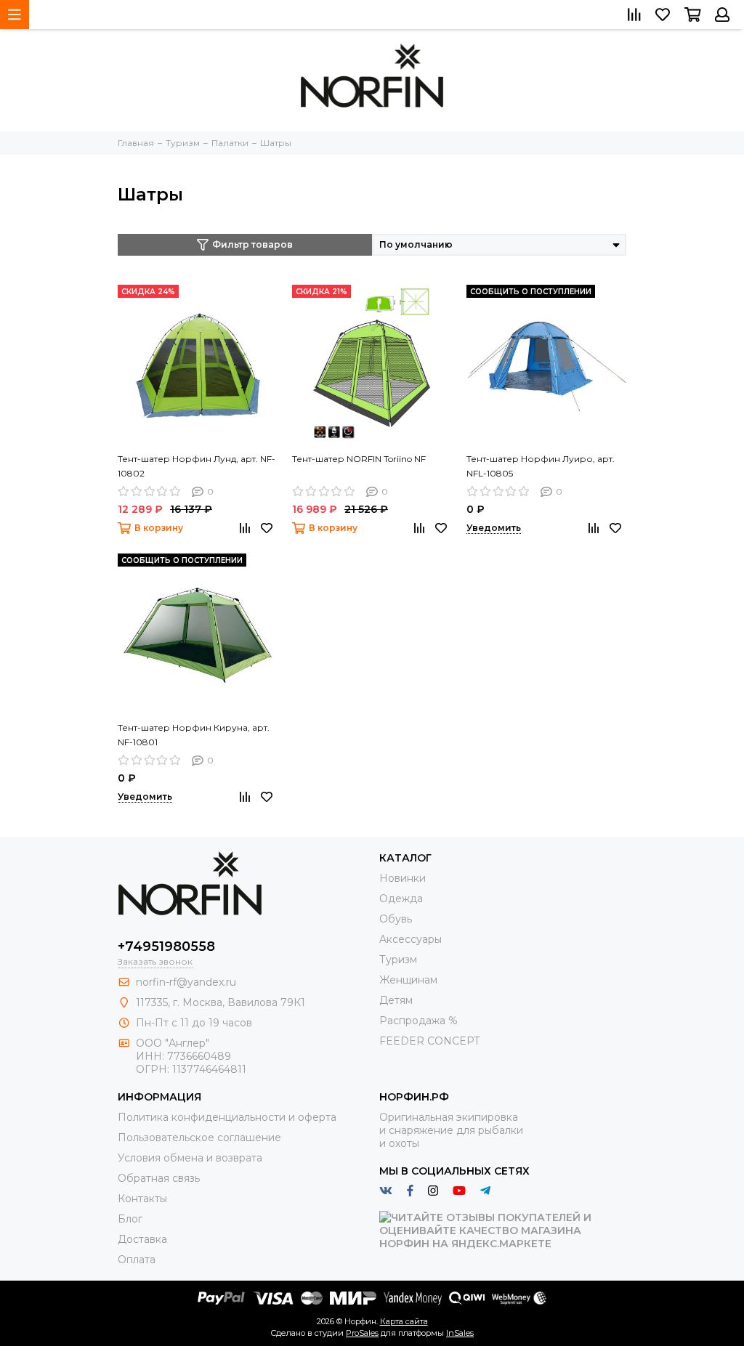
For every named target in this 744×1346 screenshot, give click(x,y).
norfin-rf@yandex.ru (186, 982)
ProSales (362, 1333)
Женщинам (408, 979)
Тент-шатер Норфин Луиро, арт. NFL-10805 (540, 466)
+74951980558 (166, 946)
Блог (130, 1218)
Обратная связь (159, 1178)
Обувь (395, 918)
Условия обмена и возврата (190, 1157)
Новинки (402, 878)
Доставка (142, 1239)
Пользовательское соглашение (199, 1137)
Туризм (398, 959)
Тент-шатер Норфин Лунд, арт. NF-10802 (196, 466)
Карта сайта (404, 1321)
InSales (460, 1333)
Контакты (142, 1198)
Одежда (401, 898)
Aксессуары (410, 939)
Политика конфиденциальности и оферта (227, 1117)
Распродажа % (418, 1020)
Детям (396, 1000)
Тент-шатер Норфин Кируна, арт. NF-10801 (194, 734)
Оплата (136, 1259)
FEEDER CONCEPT (429, 1040)
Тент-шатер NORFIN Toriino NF (359, 458)
